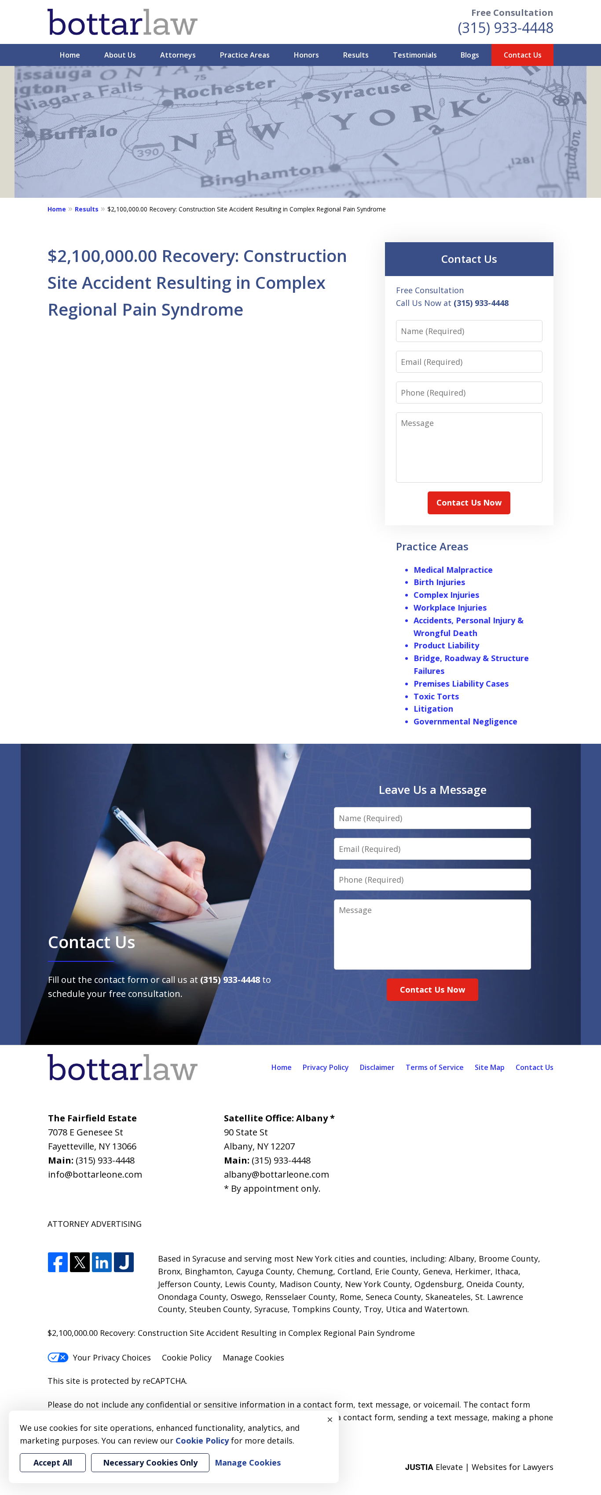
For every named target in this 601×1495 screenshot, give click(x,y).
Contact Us (523, 55)
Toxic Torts (436, 696)
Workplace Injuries (450, 607)
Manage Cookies (253, 1357)
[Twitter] (80, 1262)
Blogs (470, 55)
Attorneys (178, 55)
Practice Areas (245, 55)
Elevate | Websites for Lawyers (479, 1467)
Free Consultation (512, 12)
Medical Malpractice (453, 569)
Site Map (490, 1067)
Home (70, 55)
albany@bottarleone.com (276, 1174)
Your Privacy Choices (112, 1357)
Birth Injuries (439, 582)
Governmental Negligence (465, 721)
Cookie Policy (187, 1357)
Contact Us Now (469, 502)
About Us (120, 55)
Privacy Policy (326, 1067)
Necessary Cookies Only (150, 1462)
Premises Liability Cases (461, 683)
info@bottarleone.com (95, 1174)
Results (356, 55)
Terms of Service (435, 1067)
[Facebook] (58, 1262)
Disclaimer (377, 1067)
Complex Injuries (446, 594)
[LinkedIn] (102, 1262)
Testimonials (415, 55)
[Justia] (124, 1262)
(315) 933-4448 (505, 27)
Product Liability (446, 645)
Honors (306, 55)
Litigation (433, 708)
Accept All (52, 1462)
